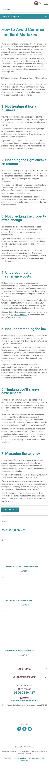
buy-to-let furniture (19, 315)
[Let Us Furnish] (10, 5)
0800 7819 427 (24, 692)
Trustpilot (6, 9)
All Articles (11, 509)
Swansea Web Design (20, 758)
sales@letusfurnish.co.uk (24, 700)
